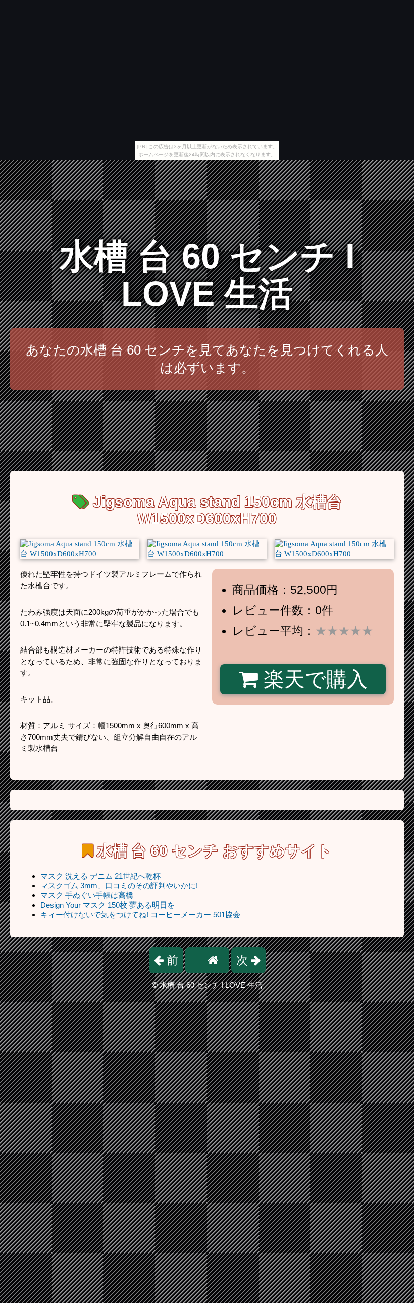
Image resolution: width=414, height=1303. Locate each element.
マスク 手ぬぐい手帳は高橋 (86, 895)
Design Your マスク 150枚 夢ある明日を (107, 904)
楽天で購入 (313, 679)
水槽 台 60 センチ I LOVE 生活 (207, 275)
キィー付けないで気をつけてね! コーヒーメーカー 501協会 (140, 914)
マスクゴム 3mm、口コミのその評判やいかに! (119, 885)
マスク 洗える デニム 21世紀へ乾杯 (100, 876)
